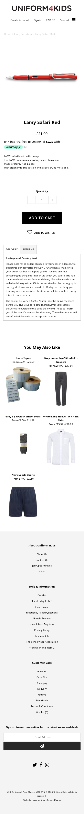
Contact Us (42, 560)
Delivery (42, 688)
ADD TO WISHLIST (45, 233)
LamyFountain (23, 33)
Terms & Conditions (42, 706)
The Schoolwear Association (42, 641)
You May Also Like (42, 347)
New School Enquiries (42, 624)
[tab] (11, 249)
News (42, 571)
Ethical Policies (42, 607)
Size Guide (42, 700)
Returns (42, 694)
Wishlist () (42, 712)
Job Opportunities (42, 565)
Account (41, 671)
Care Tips (41, 677)
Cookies (42, 595)
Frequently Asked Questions (42, 612)
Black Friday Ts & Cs (42, 601)
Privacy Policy (42, 630)
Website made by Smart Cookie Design (42, 799)
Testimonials (42, 636)
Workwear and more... (41, 647)
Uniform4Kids (59, 792)
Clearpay (42, 683)
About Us (42, 554)
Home (7, 33)
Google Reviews (42, 618)
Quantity (42, 191)
